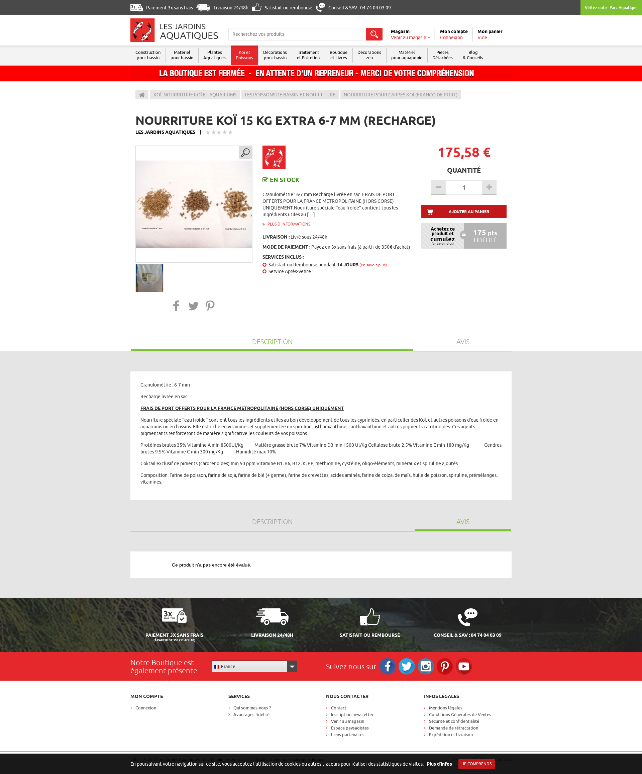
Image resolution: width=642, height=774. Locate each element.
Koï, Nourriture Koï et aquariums (194, 94)
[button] (176, 305)
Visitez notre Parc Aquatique (611, 7)
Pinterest (445, 666)
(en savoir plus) (373, 265)
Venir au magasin (347, 721)
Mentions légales (445, 707)
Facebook (388, 666)
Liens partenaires (347, 734)
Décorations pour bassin (275, 55)
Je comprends (477, 764)
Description (272, 341)
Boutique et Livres (338, 55)
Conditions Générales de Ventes (460, 714)
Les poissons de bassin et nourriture (290, 94)
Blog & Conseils (473, 55)
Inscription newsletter (352, 714)
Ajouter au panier (469, 211)
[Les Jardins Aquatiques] (174, 30)
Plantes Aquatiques (214, 55)
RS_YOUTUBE (464, 666)
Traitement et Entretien (308, 55)
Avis (462, 341)
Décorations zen (369, 55)
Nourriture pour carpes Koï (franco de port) (401, 94)
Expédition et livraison (451, 734)
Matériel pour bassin (182, 55)
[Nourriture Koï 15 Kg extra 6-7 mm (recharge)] (193, 204)
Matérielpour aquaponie (406, 55)
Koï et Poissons (244, 55)
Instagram (426, 666)
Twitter (407, 666)
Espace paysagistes (350, 727)
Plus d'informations (288, 224)
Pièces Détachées (442, 55)
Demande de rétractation (453, 727)
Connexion (145, 707)
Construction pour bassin (147, 55)
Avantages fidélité (251, 714)
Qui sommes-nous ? (252, 707)
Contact (338, 707)
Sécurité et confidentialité (454, 721)
